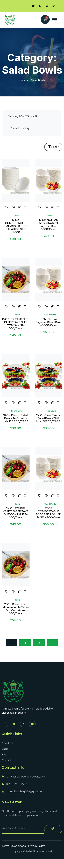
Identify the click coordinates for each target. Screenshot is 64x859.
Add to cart (19, 207)
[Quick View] (13, 207)
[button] (55, 19)
